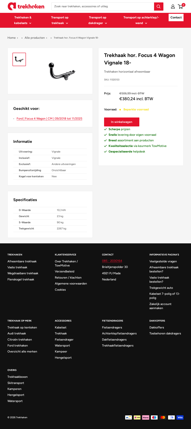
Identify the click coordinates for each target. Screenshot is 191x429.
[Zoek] (158, 6)
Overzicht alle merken (22, 351)
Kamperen (14, 389)
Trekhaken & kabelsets (22, 20)
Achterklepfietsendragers (119, 333)
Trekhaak (61, 333)
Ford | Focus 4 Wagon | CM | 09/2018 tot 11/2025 (49, 118)
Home (11, 37)
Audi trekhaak (16, 333)
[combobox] (102, 6)
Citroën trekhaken (19, 339)
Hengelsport (63, 357)
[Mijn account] (173, 6)
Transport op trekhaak (59, 20)
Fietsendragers (112, 327)
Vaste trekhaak (17, 267)
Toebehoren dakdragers (165, 333)
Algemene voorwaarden (71, 283)
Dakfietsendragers (114, 339)
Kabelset (60, 327)
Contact (176, 17)
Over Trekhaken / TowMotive (66, 263)
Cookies (60, 289)
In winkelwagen (121, 122)
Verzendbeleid (64, 271)
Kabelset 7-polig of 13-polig (164, 296)
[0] (180, 6)
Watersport (62, 345)
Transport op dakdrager (97, 20)
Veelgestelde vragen (163, 261)
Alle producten (35, 37)
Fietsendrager (64, 339)
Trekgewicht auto (161, 288)
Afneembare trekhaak (22, 261)
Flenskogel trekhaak (20, 279)
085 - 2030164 (112, 261)
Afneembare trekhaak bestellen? (164, 269)
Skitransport (15, 383)
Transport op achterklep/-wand (141, 20)
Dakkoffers (156, 327)
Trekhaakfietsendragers (117, 345)
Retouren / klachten (68, 277)
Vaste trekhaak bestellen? (159, 279)
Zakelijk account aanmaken (160, 306)
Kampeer (61, 351)
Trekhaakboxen (17, 377)
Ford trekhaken (17, 345)
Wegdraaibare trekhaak (22, 273)
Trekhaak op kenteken (22, 327)
